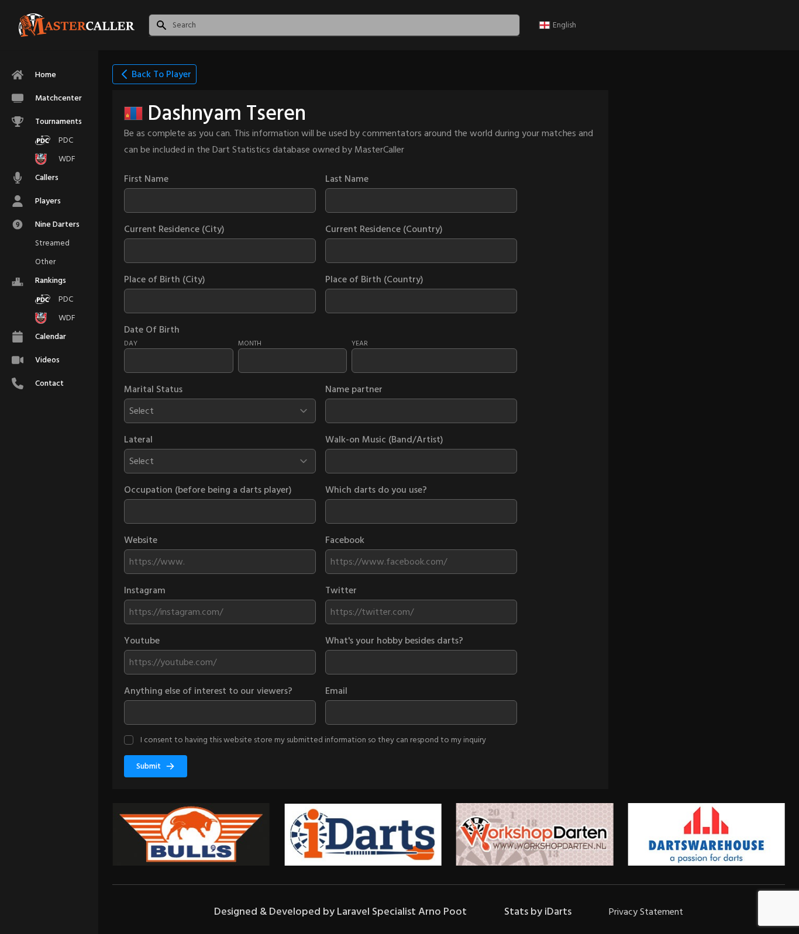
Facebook (344, 540)
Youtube (142, 641)
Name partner (354, 389)
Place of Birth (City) (164, 279)
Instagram (145, 590)
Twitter (341, 590)
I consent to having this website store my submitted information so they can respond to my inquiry (313, 739)
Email (336, 691)
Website (140, 540)
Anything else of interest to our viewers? (208, 691)
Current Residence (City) (174, 229)
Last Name (346, 179)
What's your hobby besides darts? (394, 641)
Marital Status (153, 389)
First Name (146, 179)
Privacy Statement (646, 911)
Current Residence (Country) (384, 229)
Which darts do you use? (376, 490)
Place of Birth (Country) (374, 279)
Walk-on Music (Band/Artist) (384, 440)
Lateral (138, 440)
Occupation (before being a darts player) (208, 490)
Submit (148, 766)
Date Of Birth (152, 330)
